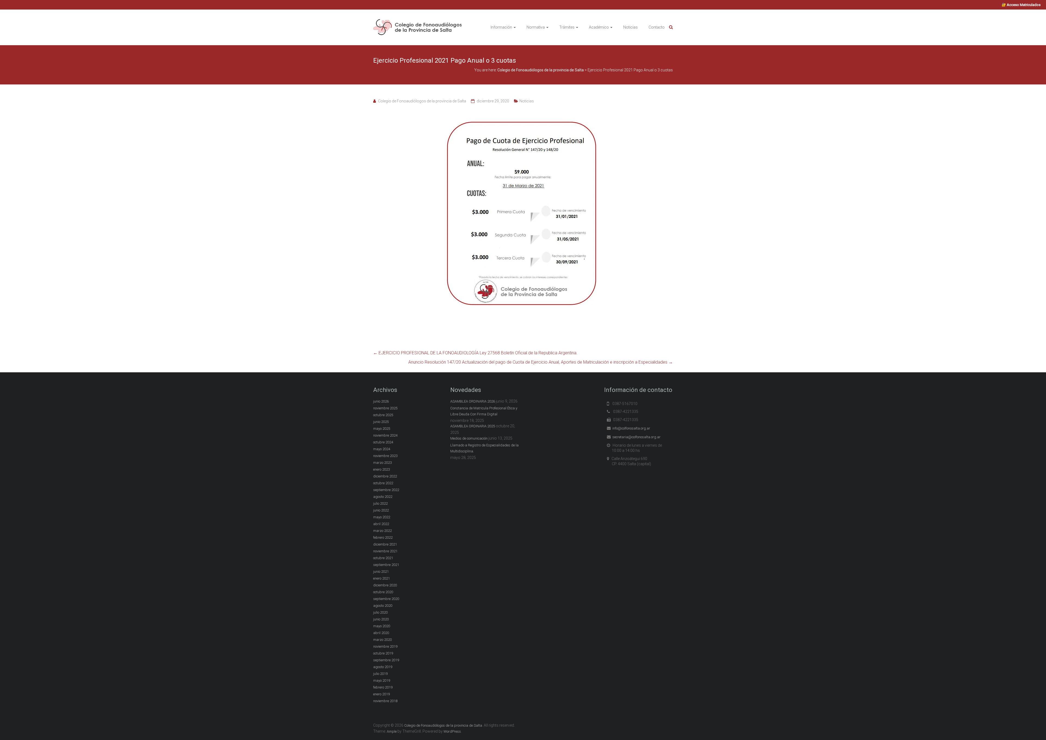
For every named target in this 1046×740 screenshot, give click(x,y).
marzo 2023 (382, 463)
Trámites (566, 27)
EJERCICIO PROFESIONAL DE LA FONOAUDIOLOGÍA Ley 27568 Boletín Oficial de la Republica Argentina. (475, 352)
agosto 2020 (382, 606)
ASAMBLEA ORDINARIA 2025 (472, 426)
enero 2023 (381, 469)
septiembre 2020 (386, 599)
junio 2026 (381, 401)
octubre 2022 (383, 483)
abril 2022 (381, 524)
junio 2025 (381, 422)
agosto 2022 (382, 497)
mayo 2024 (381, 449)
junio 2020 (381, 619)
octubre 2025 (383, 415)
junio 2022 (381, 510)
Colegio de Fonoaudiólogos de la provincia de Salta (422, 101)
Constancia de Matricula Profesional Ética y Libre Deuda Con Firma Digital (483, 411)
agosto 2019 (382, 667)
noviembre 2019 (385, 646)
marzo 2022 (382, 531)
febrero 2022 (383, 537)
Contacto (657, 27)
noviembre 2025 (385, 408)
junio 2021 (381, 572)
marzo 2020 (382, 640)
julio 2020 (380, 612)
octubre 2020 (383, 592)
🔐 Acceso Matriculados (1021, 5)
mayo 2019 (381, 680)
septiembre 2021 (386, 565)
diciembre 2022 (385, 476)
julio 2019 (380, 674)
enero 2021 (381, 578)
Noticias (630, 27)
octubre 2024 (383, 442)
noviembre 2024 (385, 435)
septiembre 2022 (386, 490)
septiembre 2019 (386, 660)
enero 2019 (381, 694)
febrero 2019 (383, 687)
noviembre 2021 (385, 551)
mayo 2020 (381, 626)
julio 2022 (380, 503)
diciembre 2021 (385, 544)
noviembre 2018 (385, 701)
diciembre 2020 (385, 585)
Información (501, 27)
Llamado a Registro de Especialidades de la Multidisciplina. (484, 448)
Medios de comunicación (469, 438)
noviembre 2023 (385, 456)
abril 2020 (381, 633)
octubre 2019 (383, 653)
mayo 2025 (381, 429)
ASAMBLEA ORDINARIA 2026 (472, 401)
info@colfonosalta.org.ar (631, 428)
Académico (599, 27)
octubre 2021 (383, 558)
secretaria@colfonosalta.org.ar (636, 437)
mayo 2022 (381, 517)
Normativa (536, 27)
